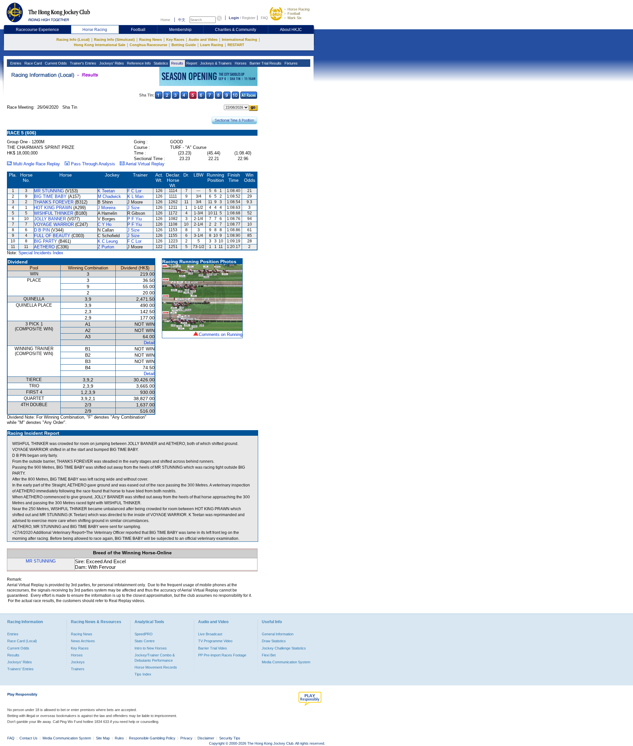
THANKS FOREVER (54, 202)
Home (165, 20)
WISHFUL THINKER (53, 213)
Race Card (32, 63)
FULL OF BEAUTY (52, 235)
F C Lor (134, 190)
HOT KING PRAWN (53, 207)
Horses (240, 63)
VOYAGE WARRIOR (54, 224)
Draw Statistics (274, 641)
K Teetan (106, 190)
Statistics (160, 63)
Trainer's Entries (82, 63)
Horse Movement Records (156, 667)
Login (234, 18)
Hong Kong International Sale (99, 45)
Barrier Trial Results (265, 63)
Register (249, 18)
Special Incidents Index (40, 252)
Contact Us (28, 738)
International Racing (239, 39)
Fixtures (291, 63)
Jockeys (78, 662)
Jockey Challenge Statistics (284, 648)
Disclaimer (205, 738)
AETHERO (44, 246)
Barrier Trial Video (212, 648)
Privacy (186, 738)
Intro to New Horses (151, 648)
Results (176, 63)
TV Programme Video (215, 641)
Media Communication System (286, 662)
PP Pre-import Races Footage (222, 655)
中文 (181, 20)
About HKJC (291, 29)
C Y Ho (104, 224)
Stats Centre (145, 641)
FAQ (264, 18)
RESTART (235, 45)
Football (293, 13)
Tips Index (143, 674)
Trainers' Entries (20, 669)
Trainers (77, 669)
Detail (149, 342)
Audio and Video (203, 39)
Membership (180, 29)
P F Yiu (134, 218)
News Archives (83, 641)
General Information (277, 634)
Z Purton (106, 246)
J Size (133, 207)
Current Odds (55, 63)
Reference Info (138, 63)
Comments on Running (220, 334)
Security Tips (229, 738)
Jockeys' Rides (111, 63)
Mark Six (294, 18)
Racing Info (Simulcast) (114, 39)
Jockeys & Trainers (215, 63)
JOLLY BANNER (50, 218)
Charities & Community (235, 29)
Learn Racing (211, 45)
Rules (120, 738)
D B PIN (42, 230)
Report (191, 63)
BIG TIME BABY (50, 196)
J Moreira (106, 207)
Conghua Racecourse (148, 45)
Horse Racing (298, 9)
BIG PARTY (45, 241)
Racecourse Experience (37, 29)
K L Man (135, 196)
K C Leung (108, 241)
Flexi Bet (269, 655)
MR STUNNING (49, 190)
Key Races (175, 39)
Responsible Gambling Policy (152, 738)
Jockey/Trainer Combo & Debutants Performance (155, 657)
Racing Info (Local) (73, 39)
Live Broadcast (210, 634)
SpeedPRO (144, 634)
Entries (15, 63)
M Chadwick (109, 196)
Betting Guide (183, 45)
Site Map (103, 738)
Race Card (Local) (22, 641)
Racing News (150, 39)
